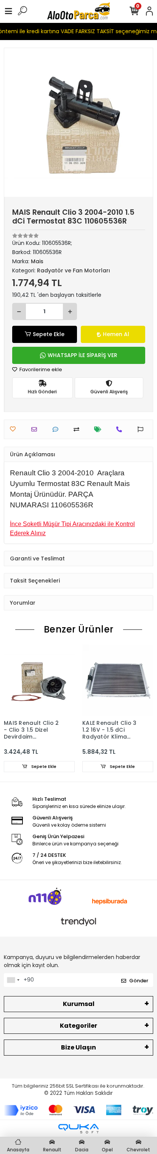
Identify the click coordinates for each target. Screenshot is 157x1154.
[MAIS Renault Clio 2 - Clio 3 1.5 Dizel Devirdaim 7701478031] (39, 680)
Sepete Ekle (48, 334)
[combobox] (13, 980)
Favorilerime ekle (40, 369)
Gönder (138, 980)
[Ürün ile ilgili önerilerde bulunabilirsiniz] (142, 429)
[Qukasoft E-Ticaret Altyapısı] (78, 1128)
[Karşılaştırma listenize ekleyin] (78, 429)
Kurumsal (79, 1003)
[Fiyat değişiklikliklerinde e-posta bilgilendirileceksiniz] (99, 429)
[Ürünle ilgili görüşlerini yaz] (57, 429)
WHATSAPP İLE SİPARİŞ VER (82, 355)
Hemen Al (116, 334)
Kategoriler (78, 1025)
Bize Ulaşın (78, 1047)
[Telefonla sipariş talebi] (121, 429)
